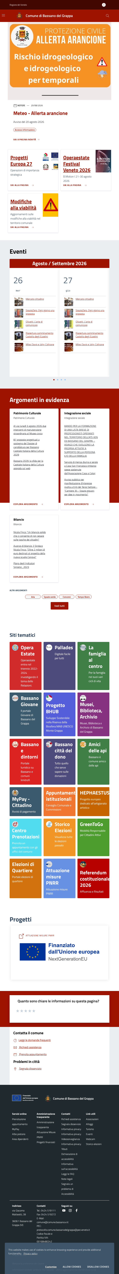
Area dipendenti (20, 1139)
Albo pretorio (18, 1134)
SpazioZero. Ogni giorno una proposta (40, 312)
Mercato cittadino (35, 299)
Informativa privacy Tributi (71, 1146)
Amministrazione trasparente (45, 1124)
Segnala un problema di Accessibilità (67, 1189)
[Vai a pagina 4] (65, 379)
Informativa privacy (71, 1129)
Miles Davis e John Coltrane (40, 344)
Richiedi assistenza (71, 1119)
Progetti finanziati (46, 1142)
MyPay (15, 1129)
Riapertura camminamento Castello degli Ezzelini (39, 334)
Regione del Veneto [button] (18, 4)
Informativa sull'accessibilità (69, 1166)
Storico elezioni (93, 1144)
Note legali (67, 1179)
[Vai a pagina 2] (57, 379)
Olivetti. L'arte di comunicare (34, 323)
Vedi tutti (59, 606)
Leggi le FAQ (67, 1174)
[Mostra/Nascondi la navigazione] (3, 15)
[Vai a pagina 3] (61, 379)
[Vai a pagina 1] (54, 379)
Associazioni (92, 1119)
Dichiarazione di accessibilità (69, 1156)
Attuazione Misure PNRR (46, 1134)
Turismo (90, 1129)
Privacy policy (30, 1253)
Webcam (90, 1139)
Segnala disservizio (71, 1124)
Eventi (89, 1134)
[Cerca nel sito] (107, 16)
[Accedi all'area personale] (105, 5)
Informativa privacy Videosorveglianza (71, 1136)
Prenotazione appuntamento (19, 1121)
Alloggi (89, 1124)
